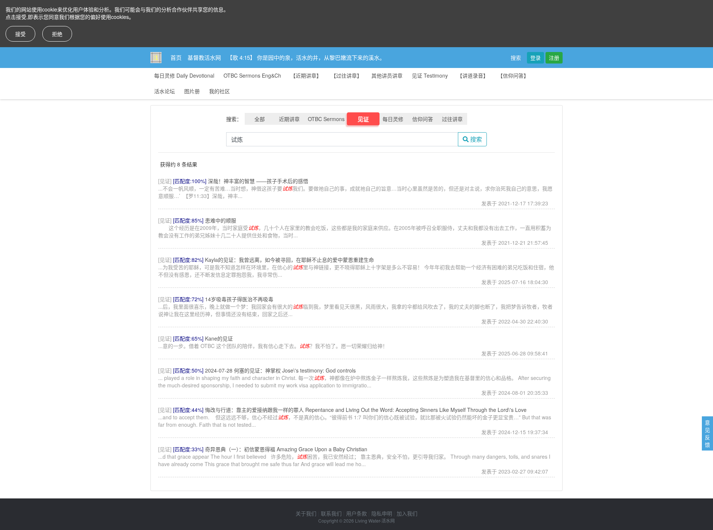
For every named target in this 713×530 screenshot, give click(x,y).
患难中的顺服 (220, 220)
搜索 (516, 57)
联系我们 (331, 513)
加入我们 (407, 513)
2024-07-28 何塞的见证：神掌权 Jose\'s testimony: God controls (280, 370)
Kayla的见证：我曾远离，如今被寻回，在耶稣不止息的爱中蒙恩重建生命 (289, 259)
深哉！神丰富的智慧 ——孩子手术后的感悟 (258, 181)
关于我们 (306, 513)
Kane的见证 (219, 338)
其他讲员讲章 (387, 75)
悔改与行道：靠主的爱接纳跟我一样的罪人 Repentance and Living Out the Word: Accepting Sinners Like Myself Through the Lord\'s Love (366, 409)
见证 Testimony (430, 75)
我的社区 (219, 91)
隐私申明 (381, 513)
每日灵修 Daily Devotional (184, 75)
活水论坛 (164, 91)
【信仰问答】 (513, 75)
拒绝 (57, 34)
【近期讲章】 (306, 75)
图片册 (192, 91)
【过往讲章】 (346, 75)
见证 (363, 119)
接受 (20, 34)
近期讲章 (289, 119)
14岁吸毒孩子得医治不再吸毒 (239, 299)
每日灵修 (392, 119)
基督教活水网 (204, 57)
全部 (259, 119)
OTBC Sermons (326, 119)
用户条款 (356, 513)
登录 (535, 57)
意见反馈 (707, 433)
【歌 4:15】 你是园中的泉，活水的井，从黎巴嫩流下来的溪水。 (306, 57)
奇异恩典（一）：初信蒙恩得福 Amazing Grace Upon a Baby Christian (286, 449)
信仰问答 (422, 119)
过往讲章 (452, 119)
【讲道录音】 (472, 75)
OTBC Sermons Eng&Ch (252, 75)
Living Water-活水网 (375, 520)
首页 (176, 57)
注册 (554, 57)
